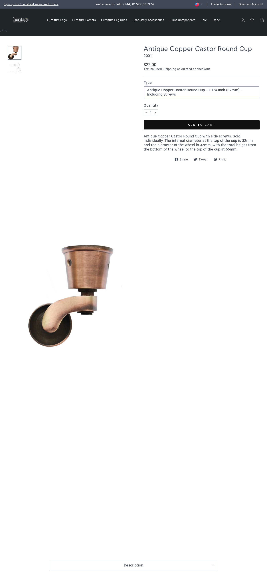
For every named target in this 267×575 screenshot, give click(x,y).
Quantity (151, 105)
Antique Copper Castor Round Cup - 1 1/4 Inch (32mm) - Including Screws (194, 92)
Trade (216, 20)
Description (133, 565)
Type (148, 82)
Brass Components (182, 20)
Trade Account (221, 4)
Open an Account (251, 4)
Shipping (169, 69)
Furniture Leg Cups (114, 20)
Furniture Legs (57, 20)
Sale (204, 20)
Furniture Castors (84, 20)
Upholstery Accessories (148, 20)
